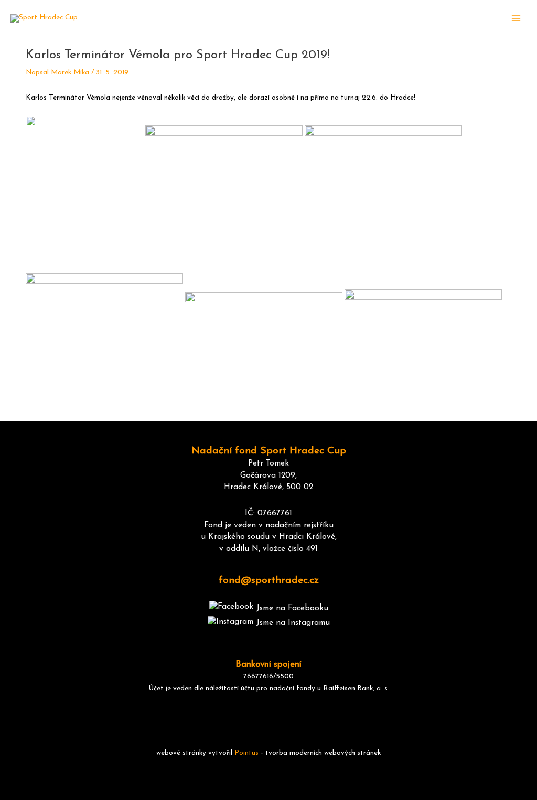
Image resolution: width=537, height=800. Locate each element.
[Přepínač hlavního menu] (516, 18)
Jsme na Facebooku (292, 608)
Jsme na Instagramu (293, 623)
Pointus (246, 753)
